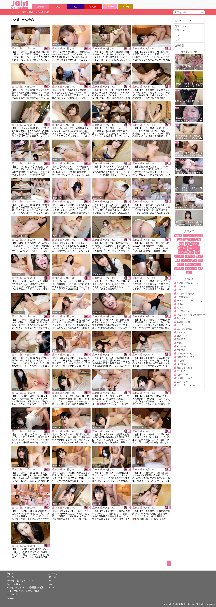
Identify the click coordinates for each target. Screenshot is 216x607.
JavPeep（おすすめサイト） (21, 580)
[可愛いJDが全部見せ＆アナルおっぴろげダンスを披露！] (189, 62)
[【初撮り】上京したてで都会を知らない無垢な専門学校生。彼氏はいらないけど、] (189, 166)
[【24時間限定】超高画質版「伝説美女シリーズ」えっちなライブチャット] (189, 131)
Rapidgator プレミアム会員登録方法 (25, 587)
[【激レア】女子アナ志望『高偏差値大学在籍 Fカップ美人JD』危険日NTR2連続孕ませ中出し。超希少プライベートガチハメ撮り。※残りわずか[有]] (189, 218)
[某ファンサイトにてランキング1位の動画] (189, 201)
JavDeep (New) (14, 584)
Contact (10, 598)
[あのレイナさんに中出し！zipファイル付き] (189, 183)
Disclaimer (12, 594)
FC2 (24, 12)
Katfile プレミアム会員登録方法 (23, 591)
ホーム (15, 12)
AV (50, 584)
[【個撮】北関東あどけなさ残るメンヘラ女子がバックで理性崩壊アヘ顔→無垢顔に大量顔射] (189, 79)
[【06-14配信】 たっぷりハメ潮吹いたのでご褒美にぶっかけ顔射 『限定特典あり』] (189, 114)
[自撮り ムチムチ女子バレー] (189, 96)
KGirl (52, 587)
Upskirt (52, 577)
